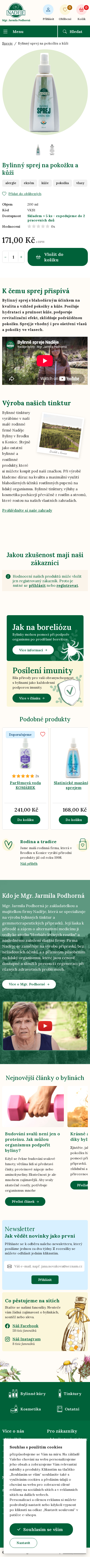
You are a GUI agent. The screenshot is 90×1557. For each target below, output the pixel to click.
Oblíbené (65, 13)
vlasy (80, 183)
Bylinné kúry (33, 1393)
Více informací (31, 650)
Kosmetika (30, 1409)
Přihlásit (48, 19)
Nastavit (23, 1543)
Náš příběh (28, 863)
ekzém (29, 183)
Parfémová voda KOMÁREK (25, 785)
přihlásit (37, 585)
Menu (18, 31)
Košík (82, 13)
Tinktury (72, 1393)
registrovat (67, 585)
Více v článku (29, 698)
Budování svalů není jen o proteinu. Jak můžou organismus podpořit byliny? (32, 1142)
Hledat (76, 31)
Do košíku (25, 820)
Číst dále (33, 760)
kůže (45, 183)
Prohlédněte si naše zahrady (27, 510)
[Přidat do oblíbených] (42, 734)
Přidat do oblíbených (24, 194)
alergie (10, 183)
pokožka (62, 183)
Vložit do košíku (53, 257)
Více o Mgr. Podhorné (27, 984)
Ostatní (72, 1409)
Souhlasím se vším (43, 1529)
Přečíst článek (23, 1201)
